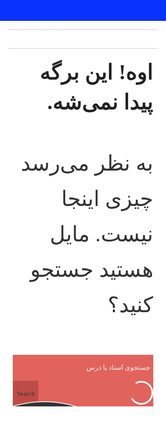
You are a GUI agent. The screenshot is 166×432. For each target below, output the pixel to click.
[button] (83, 37)
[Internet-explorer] (83, 11)
